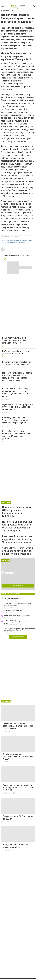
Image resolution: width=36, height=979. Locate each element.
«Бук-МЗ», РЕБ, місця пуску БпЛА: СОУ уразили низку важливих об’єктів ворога (17, 407)
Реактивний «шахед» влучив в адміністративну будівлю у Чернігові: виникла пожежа (17, 539)
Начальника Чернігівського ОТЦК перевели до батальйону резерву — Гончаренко (17, 511)
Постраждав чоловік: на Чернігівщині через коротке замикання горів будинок (15, 420)
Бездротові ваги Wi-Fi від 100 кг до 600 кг (18, 817)
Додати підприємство (18, 637)
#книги (30, 240)
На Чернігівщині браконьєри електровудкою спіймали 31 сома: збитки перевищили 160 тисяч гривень (17, 526)
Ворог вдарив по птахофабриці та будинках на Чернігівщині (16, 363)
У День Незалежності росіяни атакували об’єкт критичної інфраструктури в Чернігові (18, 550)
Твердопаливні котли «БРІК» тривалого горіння (16, 846)
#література (23, 240)
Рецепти (8, 573)
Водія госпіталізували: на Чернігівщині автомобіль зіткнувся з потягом (14, 340)
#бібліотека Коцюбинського (9, 244)
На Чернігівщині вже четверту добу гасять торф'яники (16, 352)
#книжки (3, 242)
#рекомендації (14, 240)
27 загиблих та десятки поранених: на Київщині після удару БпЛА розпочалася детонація (16, 435)
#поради (21, 244)
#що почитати (5, 240)
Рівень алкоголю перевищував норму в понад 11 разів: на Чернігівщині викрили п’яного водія (16, 392)
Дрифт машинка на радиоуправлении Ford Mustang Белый (18, 757)
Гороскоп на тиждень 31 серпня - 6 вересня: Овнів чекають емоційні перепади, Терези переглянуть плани (18, 377)
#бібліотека (21, 242)
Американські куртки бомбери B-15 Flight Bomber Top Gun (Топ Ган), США (18, 787)
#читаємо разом (12, 242)
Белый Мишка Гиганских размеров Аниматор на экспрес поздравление (18, 726)
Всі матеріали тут (18, 585)
